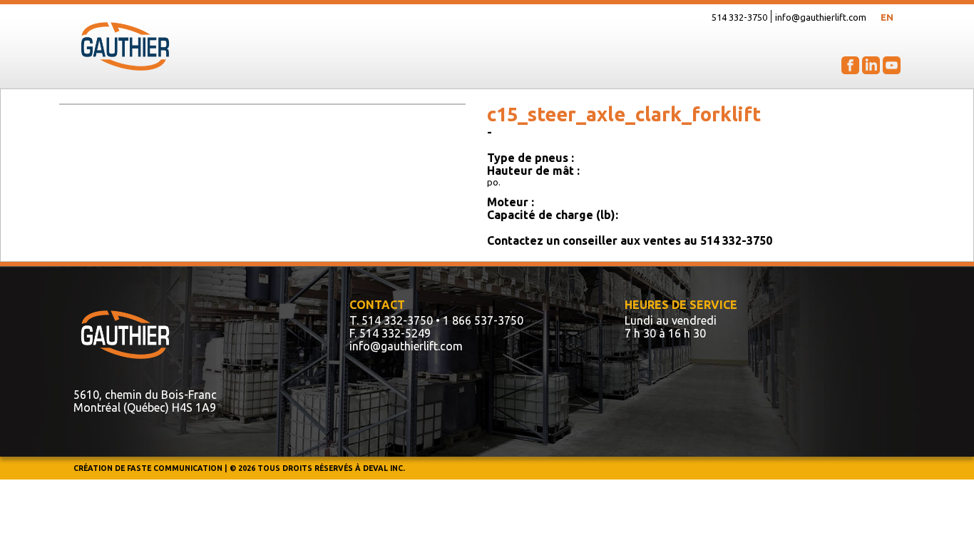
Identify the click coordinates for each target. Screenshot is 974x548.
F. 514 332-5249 (390, 333)
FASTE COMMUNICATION (174, 468)
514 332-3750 (739, 17)
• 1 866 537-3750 (479, 320)
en (887, 17)
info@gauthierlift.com (820, 17)
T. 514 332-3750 (391, 320)
